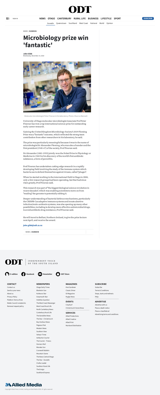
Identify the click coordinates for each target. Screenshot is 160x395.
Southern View (41, 331)
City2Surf (69, 305)
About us (10, 293)
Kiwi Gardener (71, 287)
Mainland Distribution (73, 325)
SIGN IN (15, 18)
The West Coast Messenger (45, 303)
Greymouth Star (42, 297)
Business (93, 18)
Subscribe (148, 18)
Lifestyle (106, 18)
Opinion (109, 23)
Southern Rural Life (43, 366)
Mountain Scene (42, 353)
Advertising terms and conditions (106, 314)
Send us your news (13, 290)
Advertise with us (101, 305)
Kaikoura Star (41, 293)
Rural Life (80, 18)
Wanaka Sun (40, 347)
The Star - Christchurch (44, 319)
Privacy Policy (12, 297)
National (93, 23)
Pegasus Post (41, 325)
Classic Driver (70, 290)
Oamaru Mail (41, 344)
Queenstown (61, 23)
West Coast (83, 23)
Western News (41, 328)
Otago (51, 18)
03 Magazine (70, 293)
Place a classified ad (102, 311)
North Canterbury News (44, 309)
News (42, 18)
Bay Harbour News (43, 322)
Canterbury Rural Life (44, 312)
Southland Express (43, 372)
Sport (117, 18)
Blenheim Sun (41, 290)
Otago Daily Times (42, 287)
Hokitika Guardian (42, 300)
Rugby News (70, 297)
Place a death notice (102, 308)
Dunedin (50, 23)
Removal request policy (15, 306)
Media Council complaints (16, 303)
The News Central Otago (45, 357)
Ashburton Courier (42, 338)
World (101, 23)
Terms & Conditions (102, 290)
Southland (73, 23)
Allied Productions (72, 316)
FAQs (96, 297)
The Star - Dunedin (43, 360)
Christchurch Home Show (75, 308)
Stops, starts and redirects (104, 293)
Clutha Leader (41, 363)
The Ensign (40, 369)
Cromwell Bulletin (42, 350)
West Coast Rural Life (43, 306)
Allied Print (69, 322)
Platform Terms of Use (15, 300)
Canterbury (64, 18)
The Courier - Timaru (43, 341)
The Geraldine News (43, 316)
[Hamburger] (7, 18)
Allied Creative (71, 319)
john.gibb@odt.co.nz (32, 225)
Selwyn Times (41, 334)
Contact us (11, 287)
